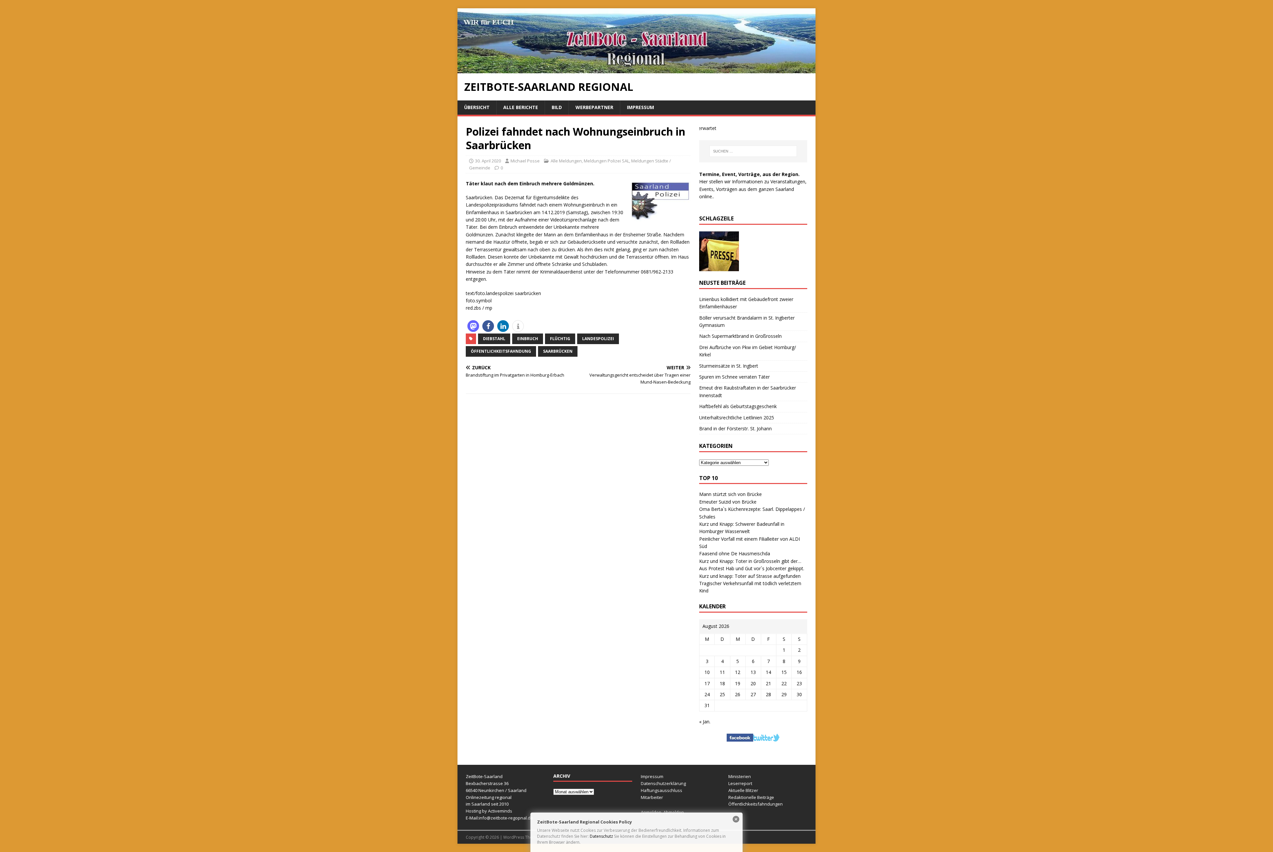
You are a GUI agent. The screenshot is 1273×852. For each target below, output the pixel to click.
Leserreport (740, 783)
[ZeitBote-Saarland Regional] (636, 69)
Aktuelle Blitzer (743, 790)
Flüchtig (560, 338)
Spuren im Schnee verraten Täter (734, 377)
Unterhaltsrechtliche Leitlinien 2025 (736, 417)
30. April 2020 (488, 161)
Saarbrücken (558, 351)
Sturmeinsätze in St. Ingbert (728, 366)
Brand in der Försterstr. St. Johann (735, 428)
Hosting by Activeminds (489, 811)
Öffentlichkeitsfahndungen (755, 804)
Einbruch (527, 338)
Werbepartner (594, 107)
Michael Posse (525, 161)
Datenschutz (601, 836)
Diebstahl (494, 338)
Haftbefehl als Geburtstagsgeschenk (738, 406)
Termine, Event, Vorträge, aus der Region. (749, 174)
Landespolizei (598, 338)
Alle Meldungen (566, 161)
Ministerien (739, 776)
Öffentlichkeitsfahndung (501, 351)
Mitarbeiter (652, 797)
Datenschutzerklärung (663, 783)
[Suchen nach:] (753, 151)
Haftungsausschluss (661, 790)
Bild (557, 107)
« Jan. (704, 721)
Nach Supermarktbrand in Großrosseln (740, 336)
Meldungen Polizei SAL (606, 161)
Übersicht (477, 107)
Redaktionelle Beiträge (751, 797)
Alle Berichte (520, 107)
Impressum (640, 107)
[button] (473, 326)
